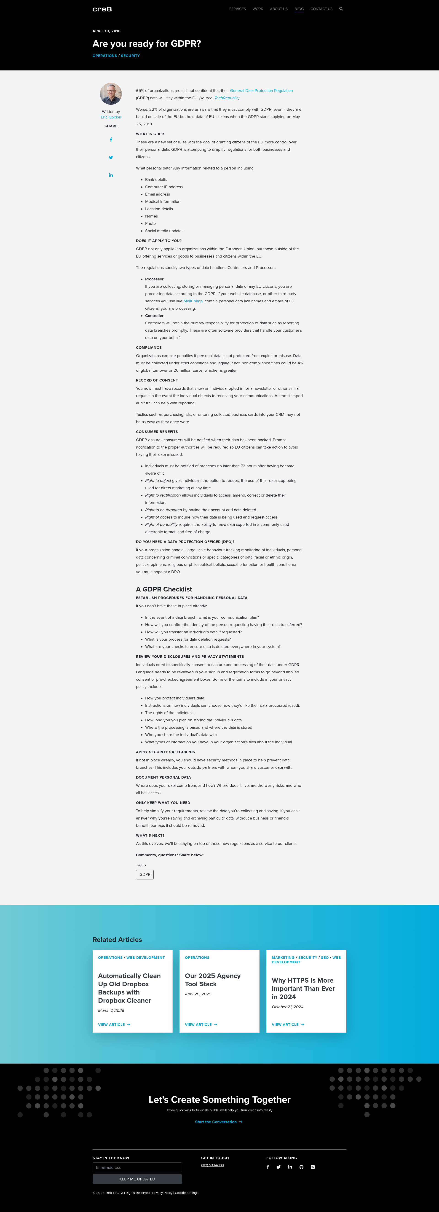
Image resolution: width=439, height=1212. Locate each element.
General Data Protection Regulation (261, 90)
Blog (299, 9)
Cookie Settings (186, 1193)
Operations (105, 56)
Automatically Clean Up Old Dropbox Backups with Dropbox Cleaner (129, 988)
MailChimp (193, 301)
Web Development (145, 957)
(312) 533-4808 (212, 1165)
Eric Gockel (111, 117)
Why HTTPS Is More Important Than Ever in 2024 (303, 988)
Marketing (283, 957)
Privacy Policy (162, 1193)
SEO (325, 957)
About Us (279, 9)
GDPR (144, 874)
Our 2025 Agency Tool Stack (213, 980)
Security (130, 56)
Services (237, 9)
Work (258, 9)
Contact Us (321, 9)
